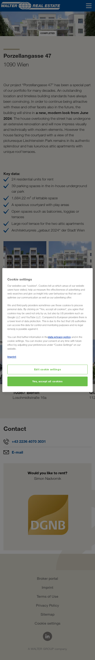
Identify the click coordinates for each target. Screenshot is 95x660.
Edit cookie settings (47, 369)
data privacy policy (59, 337)
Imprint (11, 356)
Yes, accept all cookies (47, 381)
